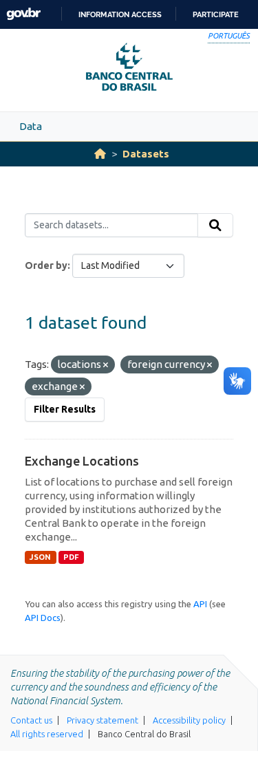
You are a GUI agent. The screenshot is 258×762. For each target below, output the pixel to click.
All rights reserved (46, 734)
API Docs (43, 617)
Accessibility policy (189, 720)
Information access (120, 14)
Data (30, 126)
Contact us (31, 720)
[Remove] (105, 365)
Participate (216, 14)
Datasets (145, 154)
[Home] (100, 154)
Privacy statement (102, 720)
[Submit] (215, 225)
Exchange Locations (82, 461)
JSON (40, 557)
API (200, 604)
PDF (71, 557)
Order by (46, 265)
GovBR (23, 14)
